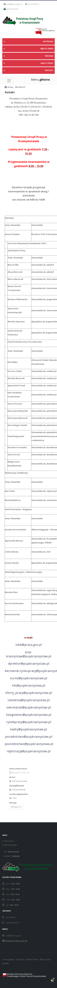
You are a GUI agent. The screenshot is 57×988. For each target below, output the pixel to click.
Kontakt (5, 963)
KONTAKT (49, 70)
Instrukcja (20, 959)
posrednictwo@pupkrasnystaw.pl (29, 744)
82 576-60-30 (12, 9)
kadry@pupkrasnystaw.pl (28, 729)
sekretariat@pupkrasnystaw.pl (28, 707)
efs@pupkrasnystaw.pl (28, 685)
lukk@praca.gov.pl (14, 4)
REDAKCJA (49, 56)
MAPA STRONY (47, 63)
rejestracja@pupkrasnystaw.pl (28, 751)
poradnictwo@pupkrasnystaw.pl (28, 736)
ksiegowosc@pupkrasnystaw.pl (28, 715)
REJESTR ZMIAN (46, 48)
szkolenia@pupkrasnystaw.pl (29, 700)
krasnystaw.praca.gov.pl (16, 941)
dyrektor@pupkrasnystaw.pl (28, 663)
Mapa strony (45, 959)
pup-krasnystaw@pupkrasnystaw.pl (28, 654)
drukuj (10, 87)
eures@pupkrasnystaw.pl (28, 678)
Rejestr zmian (32, 959)
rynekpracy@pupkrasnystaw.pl (28, 722)
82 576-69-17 (34, 4)
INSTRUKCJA (48, 41)
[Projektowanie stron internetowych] (53, 980)
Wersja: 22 (16, 806)
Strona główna (8, 959)
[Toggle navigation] (9, 81)
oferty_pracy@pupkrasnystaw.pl (28, 693)
